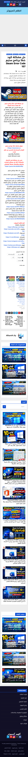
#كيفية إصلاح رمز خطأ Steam (17, 80)
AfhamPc (10, 335)
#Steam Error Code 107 (18, 73)
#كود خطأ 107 (7, 78)
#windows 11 (21, 76)
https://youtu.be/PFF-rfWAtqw (15, 207)
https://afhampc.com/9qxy (16, 227)
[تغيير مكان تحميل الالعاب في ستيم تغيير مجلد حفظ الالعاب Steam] (10, 278)
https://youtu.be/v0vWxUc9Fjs (14, 166)
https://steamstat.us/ (14, 148)
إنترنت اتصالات (23, 694)
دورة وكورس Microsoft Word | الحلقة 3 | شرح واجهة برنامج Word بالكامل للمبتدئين (14, 581)
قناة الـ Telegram (7, 754)
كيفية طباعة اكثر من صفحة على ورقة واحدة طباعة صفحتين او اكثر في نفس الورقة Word (9, 320)
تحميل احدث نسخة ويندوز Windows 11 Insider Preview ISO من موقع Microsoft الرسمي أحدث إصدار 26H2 (14, 482)
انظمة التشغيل (22, 54)
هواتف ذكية (23, 723)
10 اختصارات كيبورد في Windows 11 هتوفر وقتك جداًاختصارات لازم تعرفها (14, 358)
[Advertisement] (14, 29)
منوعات (25, 720)
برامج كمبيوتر (15, 54)
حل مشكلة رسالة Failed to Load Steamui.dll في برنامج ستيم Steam (21, 301)
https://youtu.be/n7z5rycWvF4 (15, 199)
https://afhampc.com (13, 247)
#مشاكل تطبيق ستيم (19, 82)
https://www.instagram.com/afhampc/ (14, 242)
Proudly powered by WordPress (9, 743)
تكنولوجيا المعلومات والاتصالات (19, 712)
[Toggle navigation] (15, 45)
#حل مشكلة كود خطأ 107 (18, 78)
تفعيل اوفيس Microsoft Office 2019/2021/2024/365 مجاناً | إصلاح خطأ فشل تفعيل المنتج (14, 501)
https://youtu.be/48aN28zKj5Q (15, 219)
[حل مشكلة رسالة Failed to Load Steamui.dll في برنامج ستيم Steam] (20, 295)
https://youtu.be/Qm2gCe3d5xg (15, 184)
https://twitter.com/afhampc (12, 245)
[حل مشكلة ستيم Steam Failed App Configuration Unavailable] (20, 278)
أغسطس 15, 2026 (19, 646)
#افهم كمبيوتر (13, 76)
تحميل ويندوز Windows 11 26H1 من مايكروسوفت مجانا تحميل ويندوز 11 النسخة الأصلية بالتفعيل (14, 541)
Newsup (23, 743)
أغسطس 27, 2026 (19, 629)
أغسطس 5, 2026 (19, 663)
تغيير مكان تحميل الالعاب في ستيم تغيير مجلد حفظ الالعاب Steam (11, 284)
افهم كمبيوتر (14, 11)
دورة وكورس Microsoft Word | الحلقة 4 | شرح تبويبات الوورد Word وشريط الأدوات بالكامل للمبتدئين (14, 561)
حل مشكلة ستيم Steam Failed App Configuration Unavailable (21, 284)
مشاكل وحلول (9, 54)
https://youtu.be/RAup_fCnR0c (15, 178)
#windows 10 (7, 73)
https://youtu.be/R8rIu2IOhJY (16, 213)
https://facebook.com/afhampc (14, 234)
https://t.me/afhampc (12, 237)
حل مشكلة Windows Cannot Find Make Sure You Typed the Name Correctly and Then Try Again (18, 321)
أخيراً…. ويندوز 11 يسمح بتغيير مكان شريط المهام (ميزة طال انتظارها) (14, 390)
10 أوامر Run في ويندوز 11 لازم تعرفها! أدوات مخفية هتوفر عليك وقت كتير (14, 374)
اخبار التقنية (24, 698)
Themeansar (14, 745)
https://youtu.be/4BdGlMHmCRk (15, 193)
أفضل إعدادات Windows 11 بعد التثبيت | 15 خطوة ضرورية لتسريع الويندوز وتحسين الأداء (14, 521)
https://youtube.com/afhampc (14, 230)
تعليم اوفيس (23, 709)
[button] (5, 45)
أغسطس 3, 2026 (19, 680)
